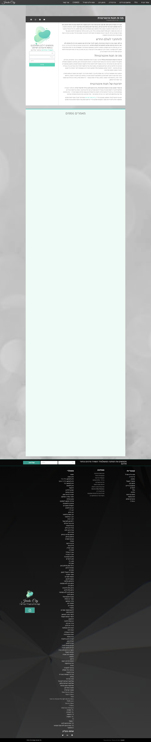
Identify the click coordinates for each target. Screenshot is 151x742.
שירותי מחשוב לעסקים (67, 501)
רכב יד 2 (71, 510)
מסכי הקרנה (70, 574)
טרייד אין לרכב (69, 625)
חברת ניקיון (70, 641)
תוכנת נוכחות (69, 492)
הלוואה (71, 657)
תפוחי (72, 474)
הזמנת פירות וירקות (68, 661)
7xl (73, 719)
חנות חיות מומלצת (68, 628)
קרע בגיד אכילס (69, 523)
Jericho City (8, 2)
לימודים (132, 488)
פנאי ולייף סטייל (89, 2)
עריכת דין (112, 2)
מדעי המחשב (69, 601)
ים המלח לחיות (69, 621)
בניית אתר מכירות (90, 97)
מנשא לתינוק (70, 579)
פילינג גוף (71, 545)
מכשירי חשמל (130, 481)
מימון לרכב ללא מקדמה (66, 592)
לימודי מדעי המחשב (67, 614)
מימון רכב (101, 2)
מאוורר (71, 608)
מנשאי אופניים (69, 577)
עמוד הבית (145, 2)
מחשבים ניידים (125, 2)
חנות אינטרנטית (69, 634)
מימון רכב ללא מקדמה (67, 583)
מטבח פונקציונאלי (68, 597)
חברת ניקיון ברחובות (67, 639)
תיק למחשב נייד (69, 483)
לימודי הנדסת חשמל (67, 617)
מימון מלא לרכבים (68, 588)
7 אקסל (71, 721)
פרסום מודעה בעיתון (67, 534)
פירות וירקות (70, 543)
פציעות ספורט (69, 539)
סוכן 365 (71, 563)
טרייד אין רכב (70, 623)
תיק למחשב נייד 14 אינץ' (66, 481)
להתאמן (71, 619)
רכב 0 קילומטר (69, 517)
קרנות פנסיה (70, 525)
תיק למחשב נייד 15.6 (67, 479)
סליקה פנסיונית (69, 557)
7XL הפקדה (70, 717)
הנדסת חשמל (69, 652)
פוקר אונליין (70, 548)
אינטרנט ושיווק (39, 47)
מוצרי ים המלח (69, 599)
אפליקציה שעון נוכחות (67, 685)
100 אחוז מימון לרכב (67, 723)
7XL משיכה (70, 710)
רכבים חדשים (69, 508)
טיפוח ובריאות (130, 494)
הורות (72, 665)
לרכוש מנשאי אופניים (67, 610)
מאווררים (71, 605)
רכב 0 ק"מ (71, 519)
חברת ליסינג (70, 643)
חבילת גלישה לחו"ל (68, 648)
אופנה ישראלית (69, 690)
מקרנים (71, 570)
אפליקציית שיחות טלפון (67, 683)
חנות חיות (71, 630)
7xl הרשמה (70, 714)
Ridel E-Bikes (70, 694)
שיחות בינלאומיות (68, 503)
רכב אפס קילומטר (68, 514)
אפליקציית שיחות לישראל (66, 681)
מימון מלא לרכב (69, 590)
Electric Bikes (69, 703)
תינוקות (71, 488)
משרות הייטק (70, 568)
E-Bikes (76, 2)
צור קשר (66, 2)
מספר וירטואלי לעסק (67, 572)
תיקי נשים (71, 477)
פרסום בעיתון (70, 537)
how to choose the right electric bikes (62, 699)
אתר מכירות (70, 679)
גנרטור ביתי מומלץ (68, 670)
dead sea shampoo (67, 708)
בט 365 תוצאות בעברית (66, 674)
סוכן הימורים (70, 559)
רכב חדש (71, 512)
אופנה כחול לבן (69, 688)
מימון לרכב (70, 594)
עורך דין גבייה (70, 554)
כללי (136, 2)
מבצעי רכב (70, 603)
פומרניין (71, 550)
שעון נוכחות (70, 499)
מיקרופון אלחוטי (69, 581)
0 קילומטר (70, 728)
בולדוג (72, 677)
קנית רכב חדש (69, 528)
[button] (30, 610)
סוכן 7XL (71, 561)
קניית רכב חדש (69, 530)
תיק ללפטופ (70, 486)
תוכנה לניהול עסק (68, 494)
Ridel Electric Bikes (68, 692)
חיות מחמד (131, 497)
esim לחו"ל (70, 701)
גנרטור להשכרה (69, 668)
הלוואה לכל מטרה (68, 654)
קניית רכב (71, 532)
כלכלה (133, 492)
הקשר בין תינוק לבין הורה (66, 650)
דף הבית (121, 20)
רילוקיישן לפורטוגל (68, 521)
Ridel (72, 696)
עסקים (133, 479)
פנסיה (72, 541)
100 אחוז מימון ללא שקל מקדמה (64, 725)
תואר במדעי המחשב (67, 497)
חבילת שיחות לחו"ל (68, 645)
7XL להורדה (70, 712)
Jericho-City (30, 601)
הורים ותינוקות (69, 663)
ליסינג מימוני (70, 612)
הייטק (72, 659)
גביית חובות (70, 672)
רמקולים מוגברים (68, 505)
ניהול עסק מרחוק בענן (67, 565)
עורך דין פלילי (70, 552)
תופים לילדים (70, 490)
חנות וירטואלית (69, 632)
